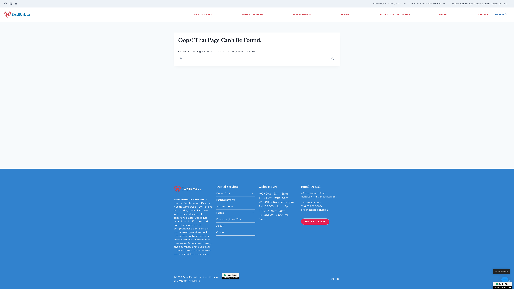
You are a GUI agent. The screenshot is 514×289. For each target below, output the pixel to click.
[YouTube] (16, 3)
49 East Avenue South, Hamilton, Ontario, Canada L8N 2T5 (479, 4)
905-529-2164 (439, 3)
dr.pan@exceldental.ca (314, 209)
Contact (482, 14)
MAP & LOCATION (315, 221)
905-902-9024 (314, 206)
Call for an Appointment (421, 3)
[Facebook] (5, 3)
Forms (220, 212)
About (443, 14)
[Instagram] (10, 3)
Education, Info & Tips (395, 14)
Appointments (302, 14)
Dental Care (223, 193)
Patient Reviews (252, 14)
